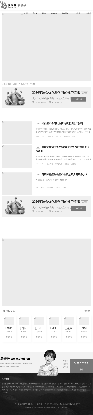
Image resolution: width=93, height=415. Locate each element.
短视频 (65, 13)
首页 (14, 83)
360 (37, 164)
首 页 (24, 13)
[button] (52, 362)
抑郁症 (74, 136)
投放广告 (58, 136)
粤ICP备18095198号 (61, 407)
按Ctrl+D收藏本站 (81, 366)
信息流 (54, 13)
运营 (35, 13)
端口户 (8, 390)
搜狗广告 (50, 136)
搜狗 (37, 136)
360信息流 (58, 164)
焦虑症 (73, 164)
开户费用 (50, 187)
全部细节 (87, 310)
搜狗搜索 (67, 136)
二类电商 (77, 13)
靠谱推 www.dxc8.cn (15, 358)
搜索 (44, 13)
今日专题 (10, 310)
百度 (37, 187)
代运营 (15, 390)
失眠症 (58, 187)
